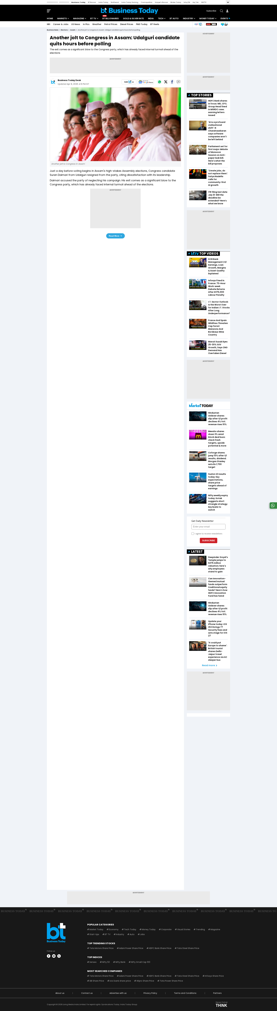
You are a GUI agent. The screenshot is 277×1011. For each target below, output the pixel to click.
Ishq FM (187, 2)
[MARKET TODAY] (201, 405)
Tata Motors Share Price (101, 948)
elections (64, 30)
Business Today (78, 2)
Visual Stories (183, 929)
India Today (103, 2)
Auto (132, 934)
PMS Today (141, 24)
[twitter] (59, 956)
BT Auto (174, 18)
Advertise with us (118, 993)
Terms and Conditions (185, 993)
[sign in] (227, 11)
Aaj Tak (196, 2)
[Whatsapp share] (159, 81)
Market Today (96, 929)
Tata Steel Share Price (188, 948)
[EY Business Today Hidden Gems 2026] (224, 24)
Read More (114, 236)
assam (72, 30)
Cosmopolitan (146, 2)
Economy (113, 929)
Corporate (166, 929)
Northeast (115, 2)
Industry (188, 18)
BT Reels (154, 24)
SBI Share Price (96, 980)
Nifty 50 (106, 962)
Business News (52, 30)
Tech (160, 18)
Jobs (142, 934)
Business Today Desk (69, 80)
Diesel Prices (126, 24)
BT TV (93, 18)
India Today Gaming (129, 2)
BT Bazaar (92, 2)
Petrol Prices (110, 24)
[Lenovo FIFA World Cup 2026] (211, 24)
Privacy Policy (150, 993)
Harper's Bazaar (161, 2)
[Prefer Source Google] (129, 82)
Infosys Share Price (214, 975)
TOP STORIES (201, 95)
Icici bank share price (120, 980)
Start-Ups (94, 934)
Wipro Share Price (145, 980)
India (151, 18)
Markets (62, 18)
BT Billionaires (110, 18)
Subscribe (211, 10)
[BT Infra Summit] (198, 24)
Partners (217, 993)
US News (75, 24)
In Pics (86, 24)
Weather (96, 24)
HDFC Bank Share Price (160, 948)
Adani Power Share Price (131, 948)
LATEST (197, 552)
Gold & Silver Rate (133, 18)
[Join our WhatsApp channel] (273, 508)
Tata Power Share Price (171, 980)
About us (59, 993)
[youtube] (54, 956)
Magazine (78, 18)
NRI (48, 24)
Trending (200, 929)
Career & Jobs (60, 24)
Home (50, 18)
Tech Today (130, 929)
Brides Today (176, 2)
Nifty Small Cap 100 (140, 962)
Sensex (93, 962)
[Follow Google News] (146, 82)
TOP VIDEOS (208, 253)
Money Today (206, 18)
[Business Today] (129, 11)
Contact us (87, 993)
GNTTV (203, 2)
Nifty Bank (120, 962)
